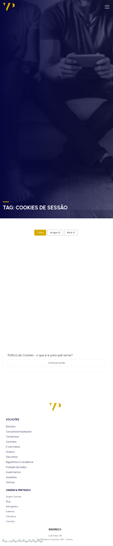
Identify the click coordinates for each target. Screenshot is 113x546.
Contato (10, 521)
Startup (10, 482)
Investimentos (13, 472)
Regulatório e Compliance (19, 462)
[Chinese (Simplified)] (7, 541)
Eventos (10, 511)
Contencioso (12, 436)
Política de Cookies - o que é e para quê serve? (40, 355)
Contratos (11, 441)
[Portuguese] (35, 541)
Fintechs (10, 451)
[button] (40, 233)
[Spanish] (40, 541)
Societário (11, 477)
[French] (20, 541)
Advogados (12, 506)
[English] (15, 541)
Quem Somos (13, 496)
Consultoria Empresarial (18, 431)
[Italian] (30, 541)
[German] (25, 541)
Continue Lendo (56, 362)
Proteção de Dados (16, 467)
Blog (8, 501)
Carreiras (11, 516)
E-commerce (13, 446)
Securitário (12, 456)
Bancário (10, 426)
